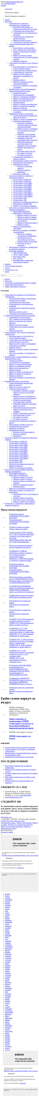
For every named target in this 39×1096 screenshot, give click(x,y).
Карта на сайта (19, 821)
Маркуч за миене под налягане (24, 106)
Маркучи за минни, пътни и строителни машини (23, 83)
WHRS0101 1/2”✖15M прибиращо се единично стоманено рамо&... (21, 559)
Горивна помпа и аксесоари (27, 241)
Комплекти (21, 172)
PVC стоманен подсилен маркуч (24, 50)
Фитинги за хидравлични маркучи (25, 202)
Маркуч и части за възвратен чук (25, 119)
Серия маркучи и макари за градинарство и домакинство (19, 24)
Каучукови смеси (19, 256)
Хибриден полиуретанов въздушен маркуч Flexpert (26, 135)
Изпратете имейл (7, 832)
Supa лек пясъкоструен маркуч (20, 547)
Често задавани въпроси (13, 266)
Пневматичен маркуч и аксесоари (21, 114)
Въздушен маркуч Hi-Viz (26, 151)
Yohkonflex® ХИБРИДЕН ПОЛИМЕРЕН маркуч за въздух (20, 683)
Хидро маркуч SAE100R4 (22, 185)
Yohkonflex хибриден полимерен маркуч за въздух (27, 139)
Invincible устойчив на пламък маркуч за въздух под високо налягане (24, 392)
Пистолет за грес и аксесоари (24, 244)
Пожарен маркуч (19, 80)
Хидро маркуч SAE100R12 (22, 193)
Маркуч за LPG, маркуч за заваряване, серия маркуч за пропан (23, 76)
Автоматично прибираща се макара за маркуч (23, 158)
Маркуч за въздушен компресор (12, 826)
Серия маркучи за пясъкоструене (25, 70)
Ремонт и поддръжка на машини (24, 206)
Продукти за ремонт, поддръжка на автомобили (26, 235)
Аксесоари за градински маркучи (25, 42)
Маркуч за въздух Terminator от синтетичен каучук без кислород (27, 130)
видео (7, 272)
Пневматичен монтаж (21, 164)
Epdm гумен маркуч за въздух (15, 286)
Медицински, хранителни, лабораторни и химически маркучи (23, 248)
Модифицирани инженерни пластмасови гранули (23, 261)
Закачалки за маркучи (21, 174)
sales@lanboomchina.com (14, 2)
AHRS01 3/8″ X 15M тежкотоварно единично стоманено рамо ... (17, 660)
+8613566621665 (9, 3)
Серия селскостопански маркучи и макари (20, 315)
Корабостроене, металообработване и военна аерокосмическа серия (22, 90)
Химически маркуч (20, 93)
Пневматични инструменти (23, 162)
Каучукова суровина (16, 251)
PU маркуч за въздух (24, 155)
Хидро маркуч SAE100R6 (22, 189)
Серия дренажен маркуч (21, 68)
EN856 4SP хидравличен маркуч (20, 597)
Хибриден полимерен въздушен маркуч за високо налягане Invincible (27, 125)
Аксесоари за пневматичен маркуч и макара (20, 283)
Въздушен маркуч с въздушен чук (25, 67)
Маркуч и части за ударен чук (19, 387)
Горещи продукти (7, 821)
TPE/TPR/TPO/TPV (20, 253)
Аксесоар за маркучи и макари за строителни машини (21, 177)
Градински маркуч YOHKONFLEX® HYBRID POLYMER (19, 521)
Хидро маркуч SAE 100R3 (22, 183)
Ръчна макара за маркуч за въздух (25, 161)
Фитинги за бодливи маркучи (24, 432)
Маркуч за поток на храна (22, 55)
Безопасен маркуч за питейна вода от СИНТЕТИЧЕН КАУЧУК (21, 582)
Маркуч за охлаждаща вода (23, 100)
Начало (7, 20)
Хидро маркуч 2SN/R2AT (22, 181)
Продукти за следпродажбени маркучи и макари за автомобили (23, 208)
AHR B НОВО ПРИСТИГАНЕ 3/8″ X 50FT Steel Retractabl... (20, 541)
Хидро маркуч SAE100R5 (22, 187)
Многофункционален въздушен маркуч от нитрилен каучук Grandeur (26, 144)
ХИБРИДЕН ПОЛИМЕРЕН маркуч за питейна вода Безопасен (21, 591)
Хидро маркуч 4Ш (19, 198)
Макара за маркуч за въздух (27, 215)
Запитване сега (6, 817)
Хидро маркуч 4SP (20, 200)
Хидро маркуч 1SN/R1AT (22, 179)
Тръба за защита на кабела (18, 529)
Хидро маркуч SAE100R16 (22, 196)
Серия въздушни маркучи (22, 121)
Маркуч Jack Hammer (24, 823)
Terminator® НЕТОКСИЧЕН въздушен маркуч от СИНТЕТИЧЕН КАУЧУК (19, 673)
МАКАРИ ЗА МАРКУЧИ (22, 204)
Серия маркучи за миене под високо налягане (23, 37)
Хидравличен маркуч (8, 823)
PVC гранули (18, 258)
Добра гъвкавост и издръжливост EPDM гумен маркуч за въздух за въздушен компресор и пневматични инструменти (21, 723)
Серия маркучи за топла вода (23, 31)
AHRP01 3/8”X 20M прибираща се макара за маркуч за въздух (21, 624)
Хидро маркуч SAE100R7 (22, 191)
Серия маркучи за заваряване (23, 95)
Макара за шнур (23, 225)
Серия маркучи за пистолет (23, 72)
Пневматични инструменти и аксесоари (19, 757)
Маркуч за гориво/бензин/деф (23, 99)
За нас (7, 268)
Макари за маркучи (20, 61)
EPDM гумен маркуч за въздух (24, 413)
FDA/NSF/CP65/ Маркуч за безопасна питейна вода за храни (25, 28)
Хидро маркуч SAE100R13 (22, 194)
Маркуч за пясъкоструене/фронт (24, 97)
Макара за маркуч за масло (26, 217)
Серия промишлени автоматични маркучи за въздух (25, 116)
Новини (8, 264)
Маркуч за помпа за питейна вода (25, 104)
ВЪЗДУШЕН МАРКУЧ (21, 211)
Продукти (8, 21)
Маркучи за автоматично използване (22, 488)
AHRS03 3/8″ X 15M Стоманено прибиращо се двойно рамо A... (20, 646)
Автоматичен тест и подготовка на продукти (26, 239)
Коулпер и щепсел (23, 170)
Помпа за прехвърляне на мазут (16, 827)
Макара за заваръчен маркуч (27, 223)
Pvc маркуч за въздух (24, 153)
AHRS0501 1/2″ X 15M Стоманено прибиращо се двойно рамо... (21, 635)
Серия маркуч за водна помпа (23, 48)
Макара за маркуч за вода (22, 40)
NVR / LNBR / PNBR (20, 255)
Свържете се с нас (11, 270)
